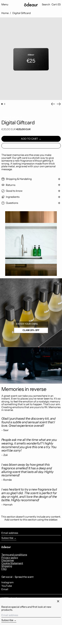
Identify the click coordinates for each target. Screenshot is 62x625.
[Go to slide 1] (2, 104)
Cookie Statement (12, 563)
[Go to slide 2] (4, 104)
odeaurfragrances (12, 117)
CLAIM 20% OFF (31, 330)
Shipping (6, 566)
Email (4, 589)
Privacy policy (9, 557)
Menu (4, 4)
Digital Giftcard (21, 13)
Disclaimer (7, 560)
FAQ (4, 569)
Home (5, 13)
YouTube (6, 585)
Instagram (7, 582)
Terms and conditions (14, 554)
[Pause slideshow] (3, 209)
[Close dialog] (57, 282)
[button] (46, 4)
